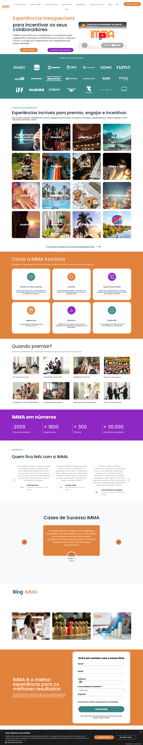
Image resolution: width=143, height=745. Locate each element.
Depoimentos (67, 4)
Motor (26, 166)
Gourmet (56, 224)
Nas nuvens (117, 224)
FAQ (117, 4)
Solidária (26, 195)
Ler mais (24, 740)
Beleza (86, 166)
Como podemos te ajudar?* (90, 687)
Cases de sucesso (97, 4)
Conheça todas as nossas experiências (70, 247)
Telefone (82, 679)
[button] (14, 480)
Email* (81, 671)
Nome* (81, 664)
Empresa (82, 694)
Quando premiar (51, 4)
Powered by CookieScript (133, 744)
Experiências (81, 4)
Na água (117, 137)
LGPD (66, 9)
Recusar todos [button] (126, 737)
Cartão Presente (117, 195)
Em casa (86, 195)
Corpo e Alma (117, 166)
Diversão (56, 137)
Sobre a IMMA (35, 4)
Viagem (87, 224)
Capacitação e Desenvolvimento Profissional (26, 137)
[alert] (71, 737)
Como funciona (20, 4)
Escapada (56, 195)
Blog (109, 4)
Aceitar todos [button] (104, 737)
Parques (56, 166)
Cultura (87, 137)
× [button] (140, 732)
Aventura (26, 224)
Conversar (101, 709)
